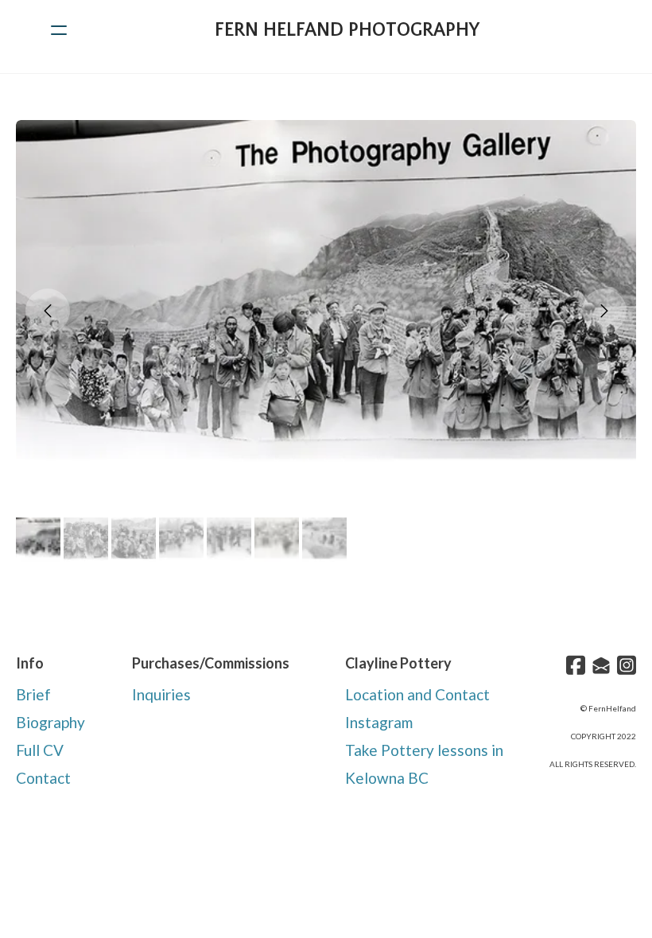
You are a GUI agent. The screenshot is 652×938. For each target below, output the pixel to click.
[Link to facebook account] (575, 665)
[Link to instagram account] (626, 665)
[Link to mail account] (601, 665)
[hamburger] (59, 30)
